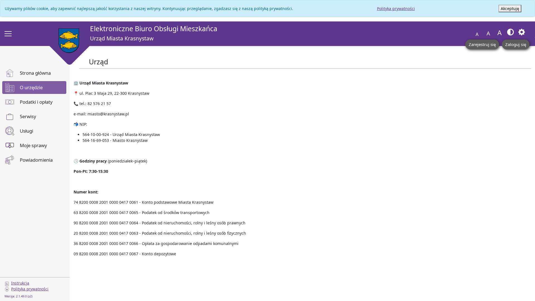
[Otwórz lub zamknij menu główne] (8, 33)
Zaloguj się (515, 44)
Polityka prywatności (396, 8)
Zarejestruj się (482, 44)
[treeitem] (34, 73)
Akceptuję (510, 8)
